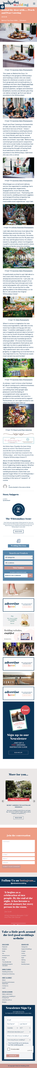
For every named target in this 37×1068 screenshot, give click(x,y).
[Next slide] (34, 801)
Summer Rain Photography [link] (22, 70)
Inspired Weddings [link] (26, 949)
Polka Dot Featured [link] (18, 799)
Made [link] (3, 951)
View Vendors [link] (18, 568)
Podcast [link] (4, 957)
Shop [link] (3, 960)
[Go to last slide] (2, 801)
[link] (2, 7)
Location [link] (23, 955)
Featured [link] (4, 947)
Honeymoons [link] (6, 955)
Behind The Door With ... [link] (10, 20)
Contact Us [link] (5, 985)
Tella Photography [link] (22, 320)
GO (30, 575)
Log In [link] (4, 988)
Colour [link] (23, 953)
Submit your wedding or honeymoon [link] (8, 997)
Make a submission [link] (7, 994)
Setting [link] (23, 960)
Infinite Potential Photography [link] (22, 227)
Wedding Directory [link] (18, 546)
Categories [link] (24, 947)
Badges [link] (4, 1002)
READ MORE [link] (18, 531)
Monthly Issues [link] (25, 964)
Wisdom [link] (23, 20)
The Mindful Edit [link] (6, 962)
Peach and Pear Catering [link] (22, 430)
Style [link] (22, 957)
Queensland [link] (6, 500)
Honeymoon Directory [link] (8, 974)
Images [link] (23, 951)
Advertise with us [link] (7, 1000)
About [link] (3, 980)
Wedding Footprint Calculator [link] (7, 964)
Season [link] (23, 962)
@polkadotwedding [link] (18, 883)
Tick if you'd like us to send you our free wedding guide (18, 1044)
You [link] (3, 953)
